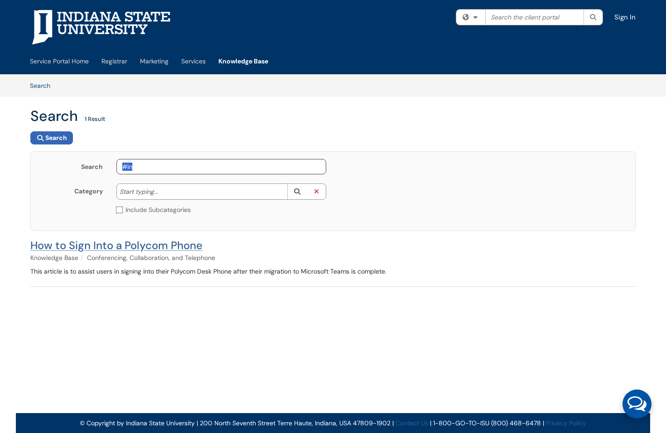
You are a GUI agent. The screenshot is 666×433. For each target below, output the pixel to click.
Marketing (154, 61)
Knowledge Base (243, 61)
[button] (297, 191)
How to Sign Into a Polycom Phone (116, 245)
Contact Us (412, 423)
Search (43, 85)
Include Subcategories (158, 210)
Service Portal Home (59, 61)
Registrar (114, 61)
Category (88, 191)
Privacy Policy (566, 423)
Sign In (625, 17)
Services (193, 61)
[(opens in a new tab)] (101, 27)
